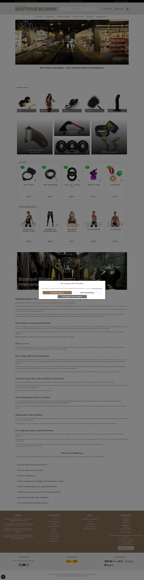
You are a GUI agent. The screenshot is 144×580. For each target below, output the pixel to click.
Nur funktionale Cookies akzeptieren (72, 296)
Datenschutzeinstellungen (87, 292)
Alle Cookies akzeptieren (57, 292)
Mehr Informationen (97, 288)
